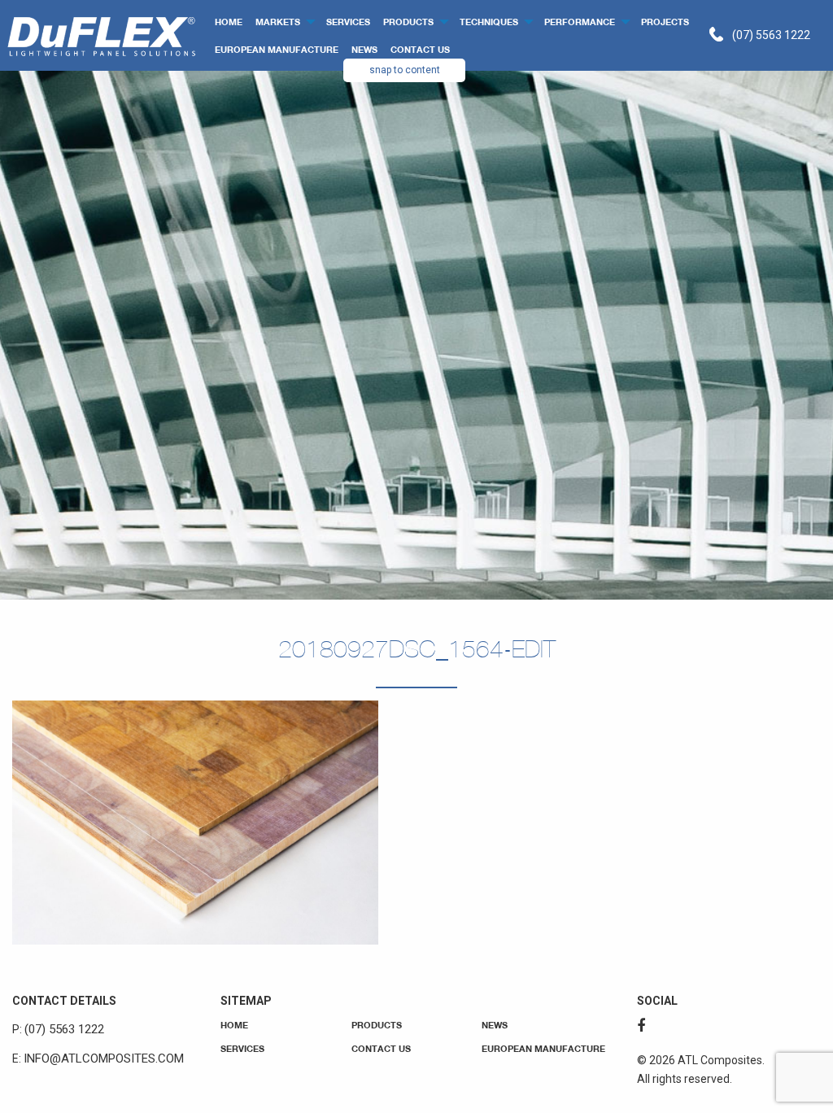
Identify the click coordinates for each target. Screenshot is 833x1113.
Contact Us (420, 49)
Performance (579, 21)
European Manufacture (276, 49)
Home (228, 21)
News (364, 49)
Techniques (489, 21)
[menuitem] (228, 21)
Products (408, 21)
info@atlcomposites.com (104, 1058)
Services (348, 21)
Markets (277, 21)
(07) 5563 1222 (771, 34)
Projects (665, 21)
